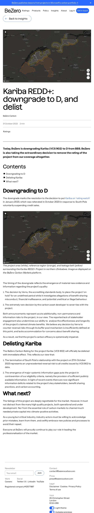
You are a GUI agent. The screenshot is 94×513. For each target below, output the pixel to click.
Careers (8, 481)
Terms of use (55, 489)
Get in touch (82, 10)
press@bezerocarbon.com (61, 478)
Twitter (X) (22, 481)
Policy (46, 10)
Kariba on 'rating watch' (77, 198)
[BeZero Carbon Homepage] (13, 11)
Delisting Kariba (14, 177)
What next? (12, 181)
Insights (55, 10)
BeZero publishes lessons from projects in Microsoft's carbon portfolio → (45, 2)
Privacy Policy (75, 486)
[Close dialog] (90, 2)
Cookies (64, 486)
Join (39, 473)
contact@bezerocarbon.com (62, 471)
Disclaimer (54, 486)
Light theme (60, 508)
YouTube (40, 481)
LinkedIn (32, 481)
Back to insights (18, 18)
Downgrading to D (16, 173)
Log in (72, 10)
